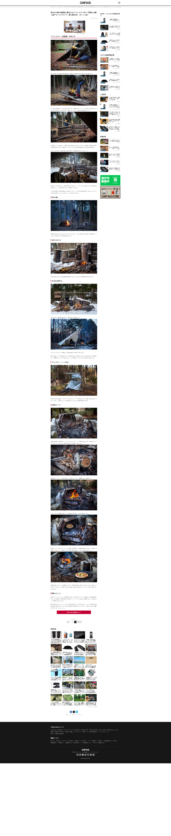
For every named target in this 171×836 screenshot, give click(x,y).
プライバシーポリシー (78, 731)
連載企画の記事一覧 (81, 6)
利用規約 (71, 731)
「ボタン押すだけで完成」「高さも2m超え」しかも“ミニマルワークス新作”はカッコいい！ (114, 27)
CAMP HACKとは (54, 729)
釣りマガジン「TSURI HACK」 (68, 740)
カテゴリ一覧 (66, 729)
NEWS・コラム (69, 714)
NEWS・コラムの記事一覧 (63, 6)
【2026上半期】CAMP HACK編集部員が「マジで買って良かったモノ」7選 (114, 120)
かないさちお (118, 29)
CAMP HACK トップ (54, 6)
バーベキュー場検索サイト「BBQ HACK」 (95, 740)
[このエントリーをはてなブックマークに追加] (77, 712)
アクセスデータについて (104, 731)
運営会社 (52, 731)
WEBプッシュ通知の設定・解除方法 (57, 733)
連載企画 (80, 714)
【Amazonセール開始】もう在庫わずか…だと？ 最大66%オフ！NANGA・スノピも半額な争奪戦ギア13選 (114, 128)
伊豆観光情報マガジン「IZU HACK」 (110, 740)
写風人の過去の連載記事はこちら (74, 612)
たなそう (119, 101)
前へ (69, 622)
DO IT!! (100, 729)
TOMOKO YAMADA (117, 123)
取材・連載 (75, 714)
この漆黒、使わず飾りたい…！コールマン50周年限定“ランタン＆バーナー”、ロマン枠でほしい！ (114, 21)
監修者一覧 (78, 729)
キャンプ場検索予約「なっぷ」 (86, 742)
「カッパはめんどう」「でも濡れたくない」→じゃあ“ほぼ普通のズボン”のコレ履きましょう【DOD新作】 (114, 35)
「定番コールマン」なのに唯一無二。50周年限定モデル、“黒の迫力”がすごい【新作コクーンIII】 (114, 41)
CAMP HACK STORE (84, 729)
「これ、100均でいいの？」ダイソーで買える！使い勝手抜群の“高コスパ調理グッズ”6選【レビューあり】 (114, 142)
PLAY (117, 729)
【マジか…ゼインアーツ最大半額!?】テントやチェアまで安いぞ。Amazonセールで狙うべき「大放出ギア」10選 (114, 156)
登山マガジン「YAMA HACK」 (56, 740)
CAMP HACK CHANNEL (93, 729)
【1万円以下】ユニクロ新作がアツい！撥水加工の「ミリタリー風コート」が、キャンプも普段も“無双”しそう (114, 48)
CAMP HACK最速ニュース (116, 22)
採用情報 (56, 731)
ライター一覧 (72, 729)
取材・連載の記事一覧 (73, 6)
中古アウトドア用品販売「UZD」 (99, 742)
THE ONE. (104, 729)
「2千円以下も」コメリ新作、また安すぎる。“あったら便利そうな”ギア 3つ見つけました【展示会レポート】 (114, 60)
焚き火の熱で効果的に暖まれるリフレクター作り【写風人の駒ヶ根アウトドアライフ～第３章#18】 (103, 6)
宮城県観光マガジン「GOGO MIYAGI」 (72, 742)
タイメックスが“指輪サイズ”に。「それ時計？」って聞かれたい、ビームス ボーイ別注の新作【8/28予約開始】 (114, 67)
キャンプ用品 (103, 101)
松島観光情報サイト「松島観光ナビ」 (57, 742)
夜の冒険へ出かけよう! (111, 729)
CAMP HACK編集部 (117, 89)
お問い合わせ (61, 731)
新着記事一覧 (60, 729)
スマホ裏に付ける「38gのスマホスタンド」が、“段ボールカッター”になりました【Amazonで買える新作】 (114, 88)
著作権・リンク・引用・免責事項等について (91, 731)
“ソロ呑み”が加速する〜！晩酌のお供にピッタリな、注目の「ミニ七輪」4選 (114, 98)
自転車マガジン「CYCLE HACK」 (81, 740)
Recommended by (91, 706)
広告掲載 (66, 731)
